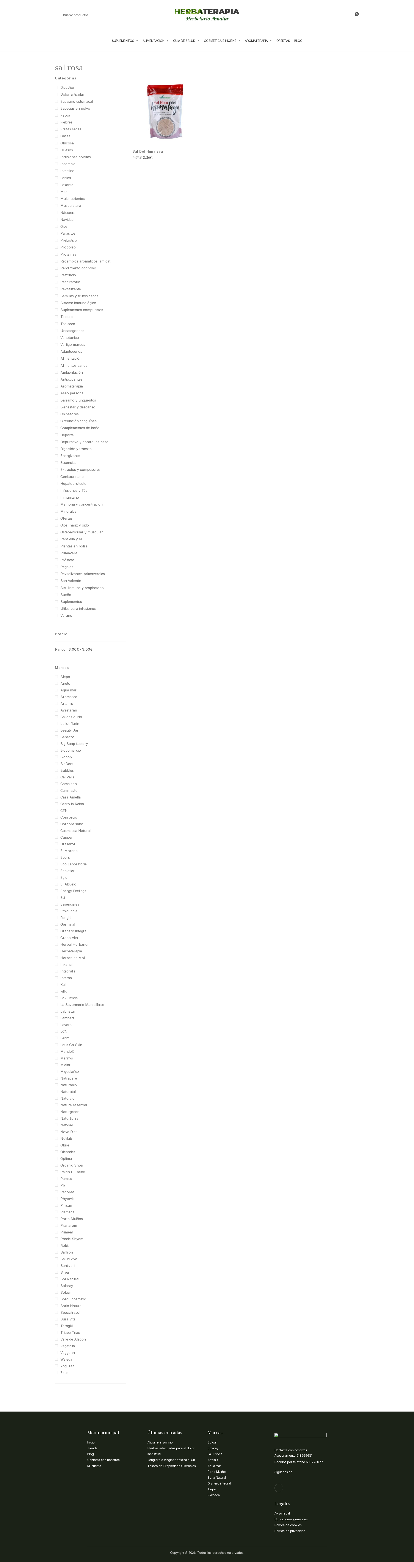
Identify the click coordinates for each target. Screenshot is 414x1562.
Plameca (67, 1212)
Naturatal (68, 1091)
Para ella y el (71, 539)
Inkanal (66, 964)
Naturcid (67, 1098)
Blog (298, 41)
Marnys (66, 1058)
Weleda (66, 1359)
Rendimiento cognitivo (78, 268)
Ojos (63, 226)
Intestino (67, 171)
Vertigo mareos (72, 344)
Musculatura (70, 205)
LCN (63, 1031)
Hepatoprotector (74, 483)
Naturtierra (69, 1118)
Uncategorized (72, 331)
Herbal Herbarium (75, 944)
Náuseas (67, 212)
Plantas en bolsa (74, 546)
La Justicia (69, 998)
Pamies (66, 1178)
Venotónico (69, 337)
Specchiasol (70, 1312)
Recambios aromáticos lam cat (85, 261)
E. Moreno (69, 851)
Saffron (66, 1252)
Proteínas (68, 254)
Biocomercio (70, 750)
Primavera (68, 553)
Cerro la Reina (72, 804)
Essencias (68, 462)
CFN (64, 810)
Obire (64, 1145)
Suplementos (123, 41)
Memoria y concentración (81, 504)
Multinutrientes (72, 198)
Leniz (64, 1038)
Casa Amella (70, 797)
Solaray (66, 1286)
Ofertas (283, 41)
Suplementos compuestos (81, 310)
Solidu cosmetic (73, 1299)
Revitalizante (70, 289)
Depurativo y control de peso (84, 442)
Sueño (65, 595)
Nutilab (66, 1138)
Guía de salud (184, 41)
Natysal (66, 1125)
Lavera (66, 1025)
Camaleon (68, 784)
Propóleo (68, 247)
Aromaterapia (256, 41)
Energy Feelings (73, 891)
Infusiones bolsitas (75, 157)
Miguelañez (69, 1071)
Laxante (66, 185)
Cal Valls (67, 777)
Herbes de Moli (72, 958)
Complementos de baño (79, 428)
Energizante (70, 456)
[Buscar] (57, 14)
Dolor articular (72, 94)
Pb (62, 1185)
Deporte (67, 435)
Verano (66, 615)
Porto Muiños (71, 1219)
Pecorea (67, 1192)
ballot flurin (69, 723)
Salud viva (68, 1259)
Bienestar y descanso (77, 407)
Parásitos (67, 233)
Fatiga (65, 115)
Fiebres (66, 122)
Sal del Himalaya (148, 151)
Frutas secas (70, 129)
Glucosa (67, 143)
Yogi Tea (67, 1366)
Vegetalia (67, 1346)
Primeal (66, 1232)
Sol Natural (69, 1279)
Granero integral (73, 931)
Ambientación (71, 372)
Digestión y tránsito (76, 449)
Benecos (67, 737)
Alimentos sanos (73, 365)
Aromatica (68, 697)
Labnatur (67, 1011)
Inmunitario (69, 497)
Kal (63, 984)
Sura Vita (67, 1319)
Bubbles (67, 770)
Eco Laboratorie (73, 864)
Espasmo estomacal (76, 101)
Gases (65, 136)
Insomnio (67, 164)
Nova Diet (68, 1132)
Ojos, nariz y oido (74, 525)
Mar (63, 192)
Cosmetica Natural (75, 830)
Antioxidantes (71, 379)
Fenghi (65, 917)
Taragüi (66, 1326)
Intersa (66, 978)
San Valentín (70, 581)
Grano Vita (69, 938)
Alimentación (154, 41)
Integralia (67, 971)
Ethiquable (68, 911)
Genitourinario (72, 476)
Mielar (65, 1065)
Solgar (65, 1292)
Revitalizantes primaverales (82, 574)
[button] (355, 15)
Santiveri (67, 1265)
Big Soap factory (74, 743)
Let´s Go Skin (71, 1045)
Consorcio (68, 817)
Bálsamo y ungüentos (78, 400)
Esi (62, 897)
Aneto (65, 683)
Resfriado (68, 275)
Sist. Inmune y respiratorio (82, 588)
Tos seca (67, 324)
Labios (65, 178)
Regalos (66, 567)
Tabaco (66, 317)
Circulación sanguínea (78, 421)
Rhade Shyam (71, 1239)
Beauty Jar (69, 730)
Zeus (64, 1373)
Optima (66, 1158)
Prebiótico (68, 240)
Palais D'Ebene (72, 1172)
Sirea (64, 1272)
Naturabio (68, 1085)
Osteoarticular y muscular (81, 532)
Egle (63, 877)
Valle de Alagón (73, 1339)
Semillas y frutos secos (79, 296)
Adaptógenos (71, 351)
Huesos (66, 150)
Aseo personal (72, 393)
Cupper (66, 837)
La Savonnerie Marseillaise (82, 1004)
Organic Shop (71, 1165)
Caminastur (69, 790)
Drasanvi (67, 844)
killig (63, 991)
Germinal (67, 924)
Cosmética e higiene (220, 41)
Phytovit (67, 1199)
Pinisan (66, 1205)
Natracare (68, 1078)
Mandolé (67, 1051)
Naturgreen (69, 1112)
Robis (64, 1245)
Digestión (67, 87)
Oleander (67, 1152)
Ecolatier (67, 871)
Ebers (65, 857)
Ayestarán (68, 710)
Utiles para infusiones (78, 608)
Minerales (68, 511)
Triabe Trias (70, 1332)
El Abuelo (68, 884)
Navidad (67, 219)
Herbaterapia (71, 951)
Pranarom (68, 1225)
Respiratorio (70, 282)
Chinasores (69, 414)
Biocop (66, 757)
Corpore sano (71, 824)
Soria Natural (71, 1306)
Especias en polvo (75, 108)
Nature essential (73, 1105)
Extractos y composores (80, 469)
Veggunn (67, 1352)
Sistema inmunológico (78, 303)
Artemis (66, 703)
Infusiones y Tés (73, 490)
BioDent (66, 764)
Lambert (67, 1018)
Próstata (67, 560)
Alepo (65, 677)
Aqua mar (68, 690)
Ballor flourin (71, 717)
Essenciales (69, 904)
